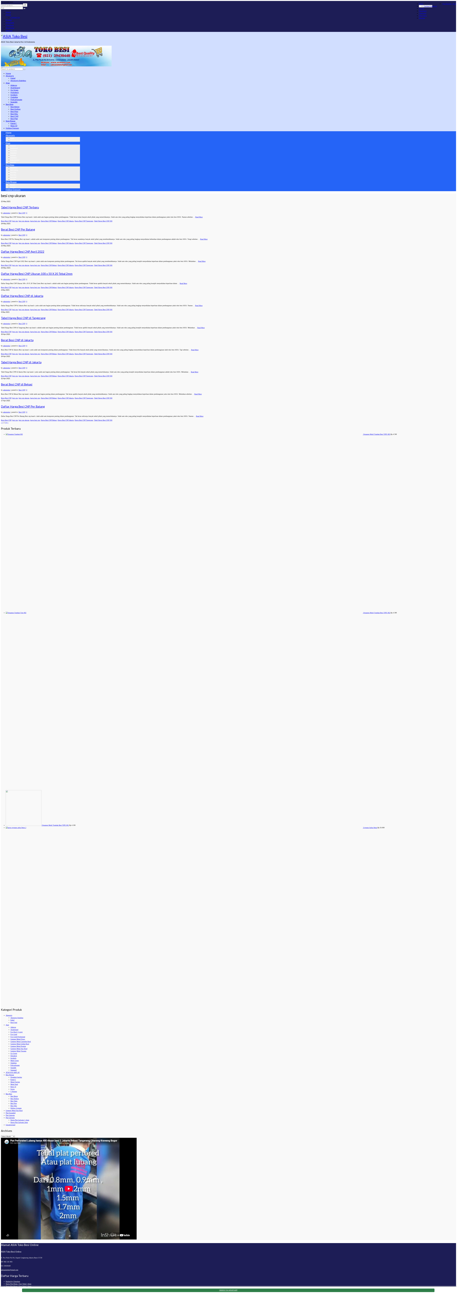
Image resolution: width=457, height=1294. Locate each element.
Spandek (13, 1068)
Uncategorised (10, 1125)
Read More (199, 217)
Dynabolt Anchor (16, 1077)
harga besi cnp (35, 221)
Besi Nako (13, 1101)
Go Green (13, 1053)
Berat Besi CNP (6, 221)
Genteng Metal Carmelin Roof (20, 1041)
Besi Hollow (14, 1099)
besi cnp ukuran (24, 221)
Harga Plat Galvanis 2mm (19, 1122)
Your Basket (449, 4)
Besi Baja (9, 1094)
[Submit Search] (24, 8)
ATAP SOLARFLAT (13, 1072)
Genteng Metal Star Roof (18, 1049)
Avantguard (14, 1030)
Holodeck (13, 1056)
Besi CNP (22, 213)
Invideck (13, 1058)
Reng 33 (13, 1087)
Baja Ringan (10, 1075)
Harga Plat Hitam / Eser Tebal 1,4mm (18, 1284)
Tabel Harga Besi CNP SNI (103, 221)
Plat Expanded (10, 1113)
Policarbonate (15, 1065)
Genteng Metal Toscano (18, 1051)
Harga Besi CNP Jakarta (66, 221)
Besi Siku (13, 1106)
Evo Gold (13, 1034)
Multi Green (14, 1061)
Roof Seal (13, 1022)
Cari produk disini (7, 2)
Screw (12, 1089)
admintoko (6, 213)
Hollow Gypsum (16, 1108)
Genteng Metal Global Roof (19, 1044)
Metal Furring (15, 1082)
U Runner (13, 1091)
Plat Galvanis (10, 1118)
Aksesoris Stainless (16, 1018)
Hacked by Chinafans (13, 1281)
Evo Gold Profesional (17, 1037)
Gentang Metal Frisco (17, 1039)
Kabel (12, 1020)
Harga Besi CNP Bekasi (49, 221)
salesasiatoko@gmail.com (9, 1270)
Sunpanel (13, 1070)
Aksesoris (9, 1015)
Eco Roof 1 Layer (16, 1032)
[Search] (25, 5)
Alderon (13, 1027)
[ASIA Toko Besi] (228, 36)
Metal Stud (14, 1084)
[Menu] (2, 67)
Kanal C (13, 1080)
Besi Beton (14, 1096)
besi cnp (15, 221)
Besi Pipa (13, 1103)
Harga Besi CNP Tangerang (84, 221)
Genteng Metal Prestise (18, 1046)
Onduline (13, 1063)
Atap (7, 1025)
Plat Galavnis (10, 1115)
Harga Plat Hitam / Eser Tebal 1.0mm (18, 1286)
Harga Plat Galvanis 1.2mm (19, 1120)
